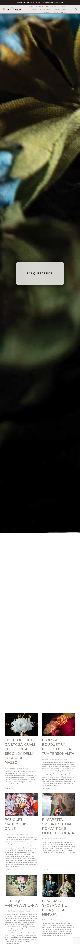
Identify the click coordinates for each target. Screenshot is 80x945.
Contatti (64, 12)
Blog (56, 12)
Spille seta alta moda (41, 9)
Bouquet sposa (34, 6)
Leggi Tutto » (8, 788)
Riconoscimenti (52, 6)
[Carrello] (75, 9)
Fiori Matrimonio (59, 9)
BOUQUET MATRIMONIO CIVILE (16, 824)
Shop (64, 6)
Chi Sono (47, 12)
